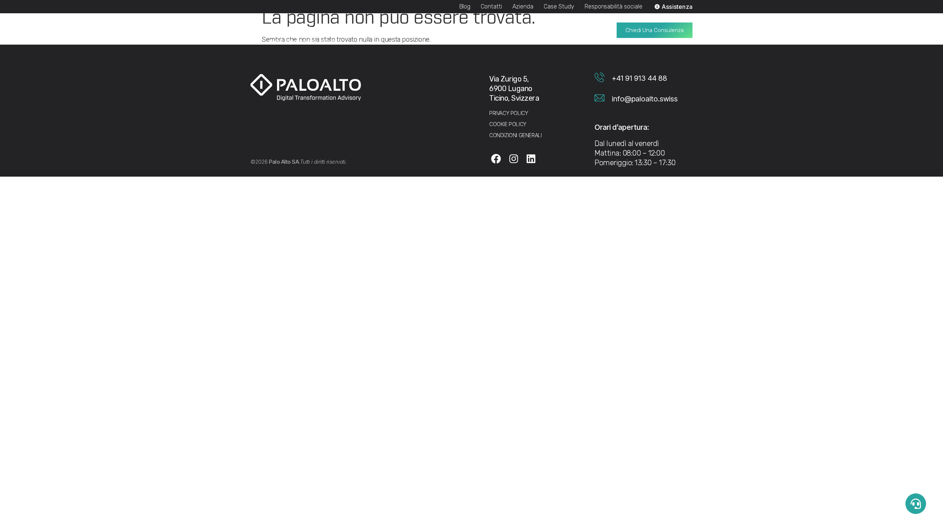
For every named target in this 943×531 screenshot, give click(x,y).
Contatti (491, 6)
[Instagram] (513, 159)
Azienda (522, 6)
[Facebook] (496, 159)
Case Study (559, 6)
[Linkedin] (531, 159)
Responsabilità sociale (613, 6)
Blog (465, 6)
